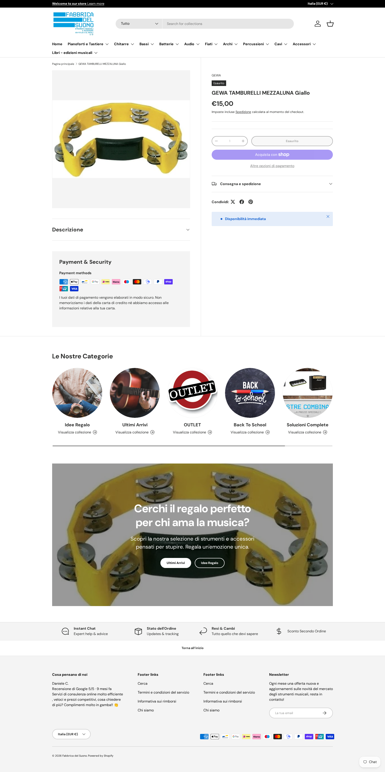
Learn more (78, 4)
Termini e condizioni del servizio (163, 692)
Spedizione (243, 112)
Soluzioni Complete (307, 425)
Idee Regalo (77, 425)
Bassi (144, 44)
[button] (330, 24)
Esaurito (292, 141)
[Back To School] (250, 393)
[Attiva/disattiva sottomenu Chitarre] (132, 44)
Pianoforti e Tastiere (85, 44)
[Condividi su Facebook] (241, 201)
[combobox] (205, 24)
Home (57, 44)
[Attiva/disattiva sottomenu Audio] (198, 44)
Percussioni (253, 44)
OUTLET (192, 425)
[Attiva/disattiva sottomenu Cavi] (285, 44)
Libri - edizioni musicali (72, 52)
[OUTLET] (192, 393)
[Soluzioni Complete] (308, 393)
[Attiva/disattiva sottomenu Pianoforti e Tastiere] (107, 44)
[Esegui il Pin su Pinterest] (250, 201)
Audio (189, 44)
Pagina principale (63, 64)
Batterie (166, 44)
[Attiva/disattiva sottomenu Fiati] (216, 44)
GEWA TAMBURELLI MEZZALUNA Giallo (102, 64)
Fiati (208, 44)
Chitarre (121, 44)
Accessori (302, 44)
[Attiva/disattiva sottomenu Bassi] (152, 44)
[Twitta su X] (232, 201)
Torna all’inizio (193, 648)
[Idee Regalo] (77, 393)
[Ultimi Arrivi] (135, 393)
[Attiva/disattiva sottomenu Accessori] (314, 44)
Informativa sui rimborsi (157, 701)
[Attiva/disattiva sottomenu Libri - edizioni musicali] (95, 52)
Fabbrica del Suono (74, 756)
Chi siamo (146, 710)
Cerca (142, 683)
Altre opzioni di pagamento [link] (272, 165)
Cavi (278, 44)
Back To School (250, 425)
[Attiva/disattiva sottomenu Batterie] (177, 44)
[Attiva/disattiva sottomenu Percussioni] (267, 44)
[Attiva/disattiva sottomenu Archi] (236, 44)
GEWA (216, 75)
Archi (227, 44)
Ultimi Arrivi (134, 425)
